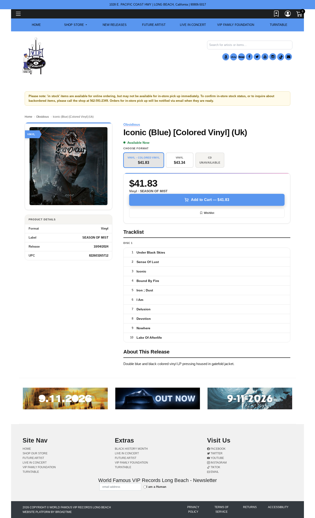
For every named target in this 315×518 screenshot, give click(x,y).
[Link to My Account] (288, 14)
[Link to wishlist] (276, 14)
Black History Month (131, 448)
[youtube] (265, 57)
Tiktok (215, 467)
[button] (75, 25)
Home (28, 116)
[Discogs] (241, 57)
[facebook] (249, 57)
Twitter (216, 453)
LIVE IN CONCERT (193, 25)
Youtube (217, 458)
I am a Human (156, 486)
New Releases (115, 25)
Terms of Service (221, 509)
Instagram (218, 462)
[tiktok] (281, 57)
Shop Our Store (35, 453)
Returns (250, 507)
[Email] (288, 57)
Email (214, 471)
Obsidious (42, 116)
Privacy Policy (193, 509)
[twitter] (257, 57)
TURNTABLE (278, 25)
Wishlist (209, 213)
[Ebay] (234, 57)
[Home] (34, 55)
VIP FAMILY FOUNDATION (235, 25)
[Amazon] (226, 57)
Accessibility (278, 507)
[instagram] (273, 57)
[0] (299, 14)
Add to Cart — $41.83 (210, 200)
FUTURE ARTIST (154, 25)
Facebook (218, 448)
